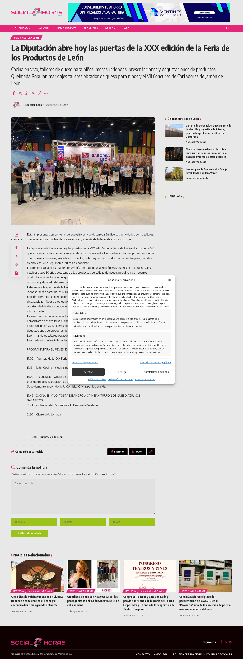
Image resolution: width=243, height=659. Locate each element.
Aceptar (88, 371)
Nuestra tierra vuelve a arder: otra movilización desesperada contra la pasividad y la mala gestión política (206, 153)
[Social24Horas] (36, 12)
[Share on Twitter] (20, 93)
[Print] (16, 273)
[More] (45, 93)
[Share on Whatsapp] (26, 93)
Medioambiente (200, 178)
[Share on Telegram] (32, 93)
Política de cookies (97, 379)
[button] (169, 280)
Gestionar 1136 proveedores (85, 362)
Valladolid (201, 141)
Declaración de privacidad (120, 379)
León (188, 178)
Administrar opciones (156, 371)
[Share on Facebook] (13, 93)
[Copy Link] (39, 93)
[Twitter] (225, 642)
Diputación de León (51, 436)
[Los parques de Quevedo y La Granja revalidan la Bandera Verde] (174, 174)
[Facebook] (221, 642)
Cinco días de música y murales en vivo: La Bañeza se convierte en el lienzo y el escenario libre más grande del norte (37, 601)
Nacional (190, 141)
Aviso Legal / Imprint (145, 379)
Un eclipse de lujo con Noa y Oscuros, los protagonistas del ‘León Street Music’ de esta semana (93, 601)
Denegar (122, 371)
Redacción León (33, 104)
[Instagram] (230, 642)
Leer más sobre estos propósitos (155, 362)
